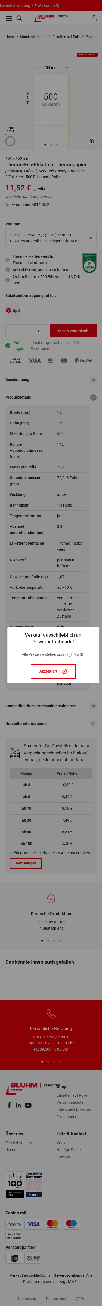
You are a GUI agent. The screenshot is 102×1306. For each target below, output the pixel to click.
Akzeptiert (48, 671)
